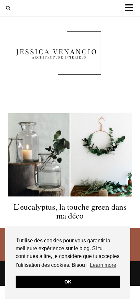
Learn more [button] (103, 265)
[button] (131, 8)
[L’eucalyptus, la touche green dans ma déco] (70, 154)
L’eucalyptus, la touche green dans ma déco (70, 211)
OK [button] (67, 281)
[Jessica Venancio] (70, 54)
